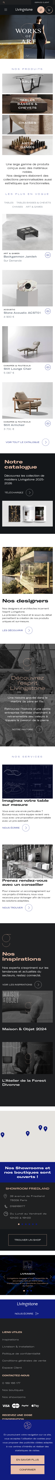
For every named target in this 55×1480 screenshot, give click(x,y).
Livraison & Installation (18, 1346)
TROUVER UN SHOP (27, 1240)
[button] (45, 1129)
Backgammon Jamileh (20, 256)
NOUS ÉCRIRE (24, 1313)
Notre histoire (22, 729)
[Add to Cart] (48, 255)
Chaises (27, 123)
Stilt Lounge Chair (17, 369)
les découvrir (12, 630)
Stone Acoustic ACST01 (22, 312)
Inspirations (10, 1339)
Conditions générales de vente (24, 1360)
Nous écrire (11, 827)
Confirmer (28, 1469)
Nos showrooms (14, 1397)
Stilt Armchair (14, 425)
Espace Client (42, 2)
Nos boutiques (12, 1390)
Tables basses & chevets (27, 103)
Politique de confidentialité (21, 1353)
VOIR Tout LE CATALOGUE (22, 442)
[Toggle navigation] (5, 9)
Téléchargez (14, 492)
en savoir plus (27, 1459)
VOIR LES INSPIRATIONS (17, 984)
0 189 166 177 (11, 1383)
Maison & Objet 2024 (24, 1029)
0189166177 (17, 1206)
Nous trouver (12, 907)
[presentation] (4, 1277)
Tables (27, 81)
